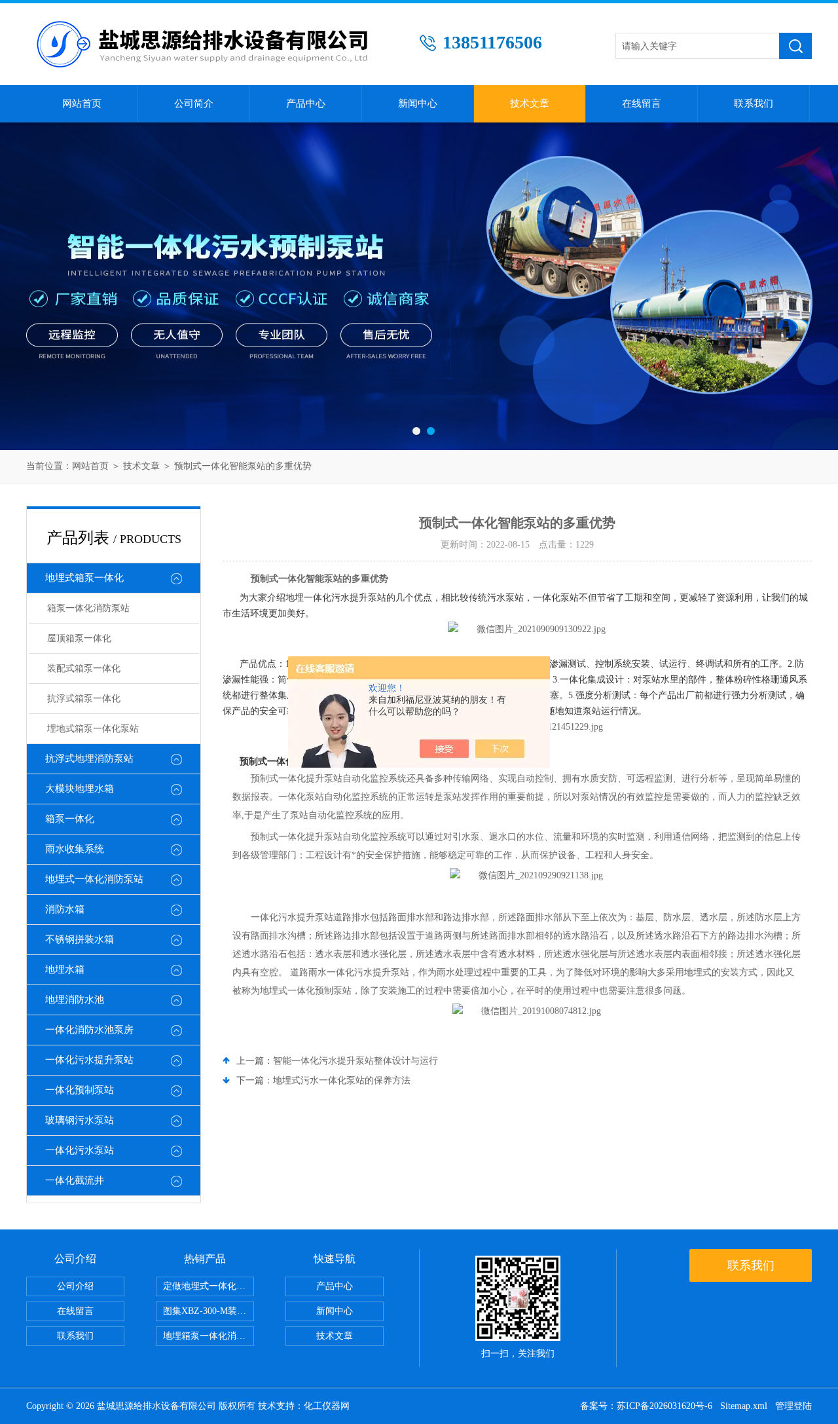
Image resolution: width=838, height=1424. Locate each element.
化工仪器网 (327, 1406)
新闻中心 (417, 103)
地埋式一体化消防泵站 (94, 879)
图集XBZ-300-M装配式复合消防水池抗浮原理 (208, 1311)
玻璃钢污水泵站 (79, 1120)
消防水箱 (64, 909)
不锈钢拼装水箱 (79, 939)
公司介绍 (75, 1286)
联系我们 (753, 103)
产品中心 (305, 103)
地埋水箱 (64, 969)
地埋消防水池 (74, 999)
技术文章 (529, 103)
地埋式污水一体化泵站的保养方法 (341, 1080)
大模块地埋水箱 (79, 788)
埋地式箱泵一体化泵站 (93, 729)
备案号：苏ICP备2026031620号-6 (646, 1406)
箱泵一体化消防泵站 (88, 608)
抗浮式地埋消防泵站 (89, 758)
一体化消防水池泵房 (89, 1029)
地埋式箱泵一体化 (84, 577)
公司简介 (193, 103)
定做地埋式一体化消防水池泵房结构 (208, 1286)
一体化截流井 (74, 1180)
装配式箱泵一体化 (83, 668)
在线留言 (641, 103)
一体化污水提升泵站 (89, 1060)
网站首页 (81, 103)
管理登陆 (793, 1406)
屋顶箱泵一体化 (79, 638)
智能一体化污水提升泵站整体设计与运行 (355, 1061)
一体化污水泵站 (79, 1150)
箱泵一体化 (69, 819)
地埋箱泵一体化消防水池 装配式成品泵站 (208, 1336)
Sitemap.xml (743, 1406)
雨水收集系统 (74, 849)
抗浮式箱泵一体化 (83, 698)
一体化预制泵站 (79, 1090)
